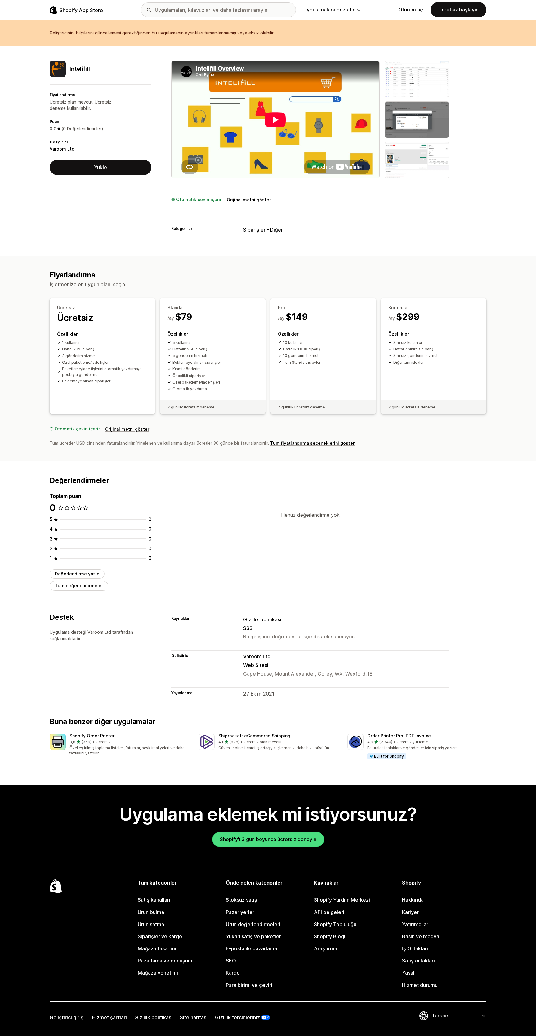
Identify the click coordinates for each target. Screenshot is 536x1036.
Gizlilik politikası (262, 619)
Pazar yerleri (241, 912)
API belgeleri (329, 912)
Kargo (233, 973)
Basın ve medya (420, 936)
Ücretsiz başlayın (458, 10)
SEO (231, 960)
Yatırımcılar (415, 924)
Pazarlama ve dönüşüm (165, 960)
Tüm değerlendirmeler (79, 585)
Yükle (100, 167)
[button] (119, 745)
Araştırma (325, 948)
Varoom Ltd (62, 148)
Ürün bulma (151, 912)
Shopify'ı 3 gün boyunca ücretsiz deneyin (268, 839)
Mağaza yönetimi (158, 973)
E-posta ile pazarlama (251, 948)
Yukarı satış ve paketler (253, 936)
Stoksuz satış (241, 900)
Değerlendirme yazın (77, 573)
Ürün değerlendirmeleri (253, 924)
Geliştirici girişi (67, 1017)
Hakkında (413, 900)
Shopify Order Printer (91, 735)
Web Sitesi (255, 665)
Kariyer (410, 912)
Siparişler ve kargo (160, 936)
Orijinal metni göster (249, 199)
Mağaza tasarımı (157, 948)
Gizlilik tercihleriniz (237, 1017)
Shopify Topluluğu (335, 924)
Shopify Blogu (330, 936)
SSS (247, 628)
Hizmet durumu (420, 985)
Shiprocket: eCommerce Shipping (254, 735)
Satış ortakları (418, 960)
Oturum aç (410, 10)
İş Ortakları (415, 948)
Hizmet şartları (109, 1017)
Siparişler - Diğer (263, 230)
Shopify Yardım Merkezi (342, 900)
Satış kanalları (154, 900)
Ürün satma (151, 924)
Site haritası (194, 1017)
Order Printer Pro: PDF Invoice (399, 735)
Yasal (408, 973)
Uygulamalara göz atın (329, 10)
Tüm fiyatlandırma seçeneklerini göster (312, 443)
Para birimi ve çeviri (249, 985)
